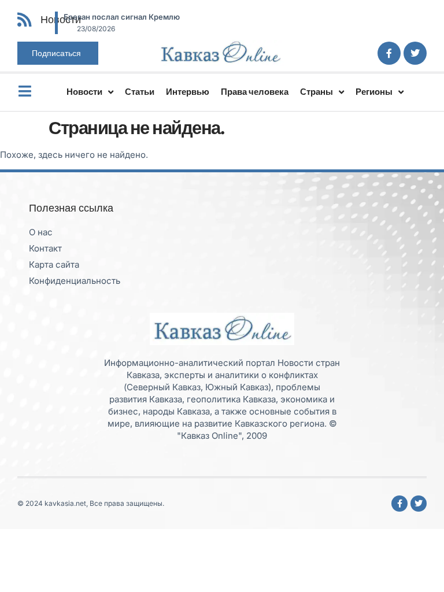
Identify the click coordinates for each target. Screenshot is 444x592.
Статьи (139, 91)
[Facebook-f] (389, 53)
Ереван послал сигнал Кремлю (122, 16)
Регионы (374, 91)
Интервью (187, 91)
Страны (316, 91)
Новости (84, 91)
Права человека (254, 91)
